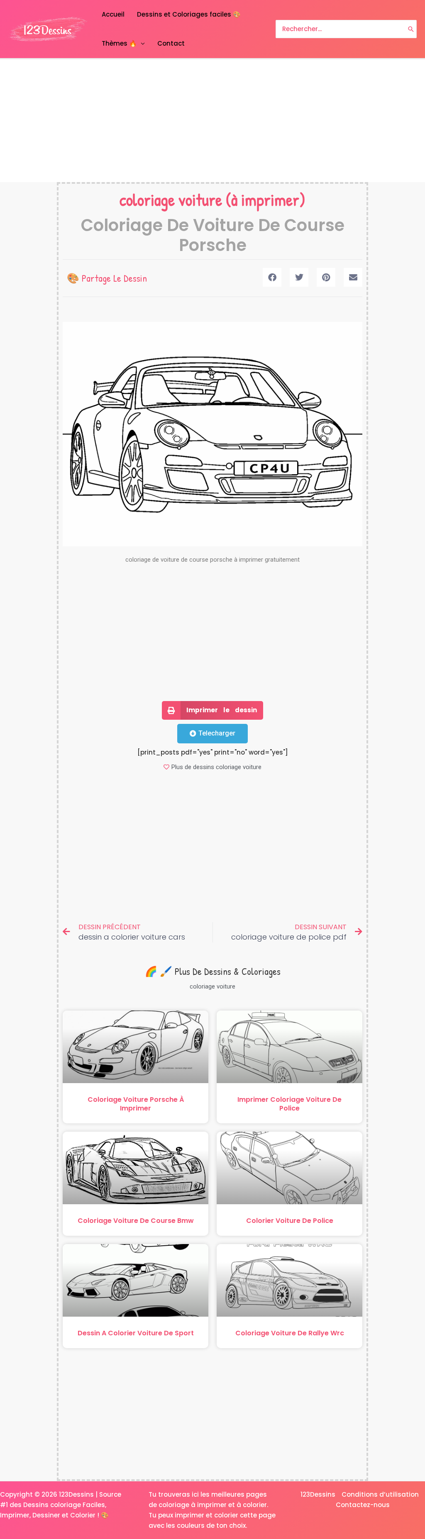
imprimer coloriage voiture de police (289, 1104)
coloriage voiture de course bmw (136, 1220)
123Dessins (317, 1494)
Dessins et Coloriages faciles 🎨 (189, 14)
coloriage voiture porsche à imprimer (136, 1104)
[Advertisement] (212, 121)
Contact (171, 43)
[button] (272, 277)
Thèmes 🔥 (119, 43)
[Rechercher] (410, 29)
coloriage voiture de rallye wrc (289, 1333)
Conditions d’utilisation (380, 1494)
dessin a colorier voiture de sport (136, 1333)
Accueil (113, 14)
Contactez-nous (363, 1504)
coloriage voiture (171, 199)
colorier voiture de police (289, 1220)
